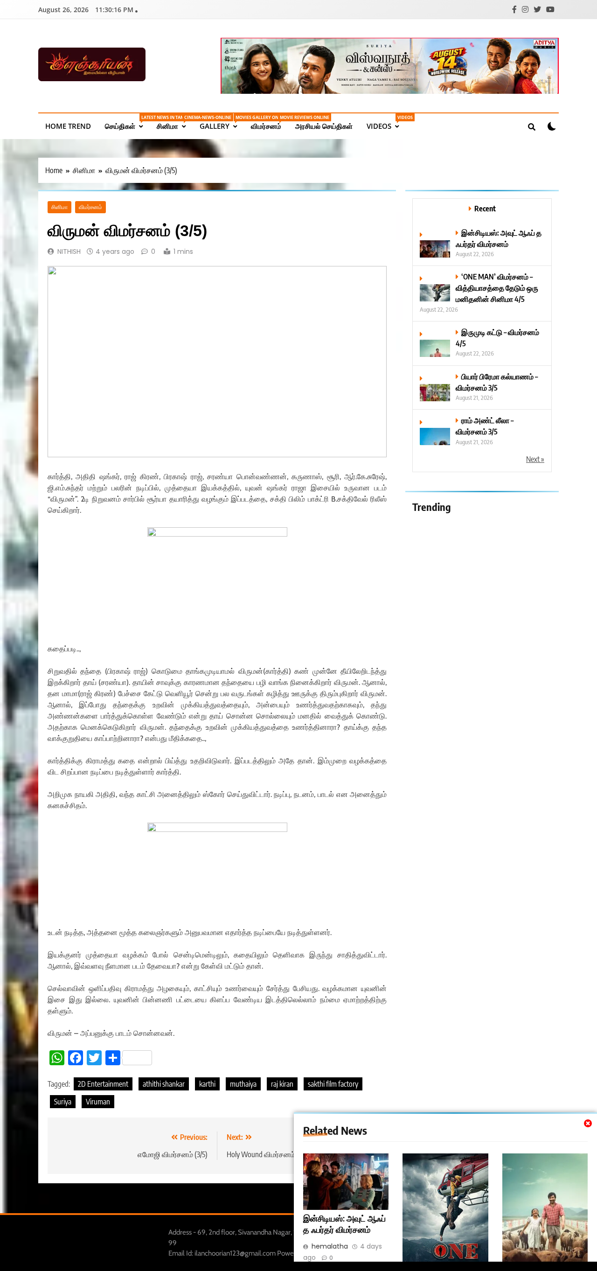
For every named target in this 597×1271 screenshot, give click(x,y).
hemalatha (330, 1246)
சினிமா (175, 122)
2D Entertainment (103, 1084)
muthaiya (243, 1084)
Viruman (98, 1101)
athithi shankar (164, 1084)
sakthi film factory (333, 1084)
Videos (386, 122)
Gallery (222, 122)
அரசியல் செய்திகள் (324, 126)
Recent (485, 208)
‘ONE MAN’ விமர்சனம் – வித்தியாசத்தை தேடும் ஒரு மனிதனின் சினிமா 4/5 (497, 288)
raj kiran (282, 1084)
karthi (207, 1084)
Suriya (62, 1101)
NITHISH (69, 251)
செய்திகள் (127, 122)
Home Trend (68, 126)
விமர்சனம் (269, 122)
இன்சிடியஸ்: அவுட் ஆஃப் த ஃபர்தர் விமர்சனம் (344, 1224)
